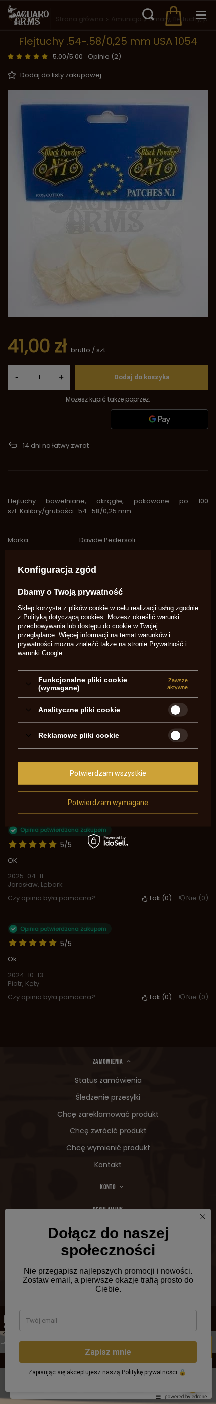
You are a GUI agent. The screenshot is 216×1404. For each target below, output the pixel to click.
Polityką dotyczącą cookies (63, 617)
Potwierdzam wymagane (108, 802)
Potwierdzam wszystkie (108, 773)
